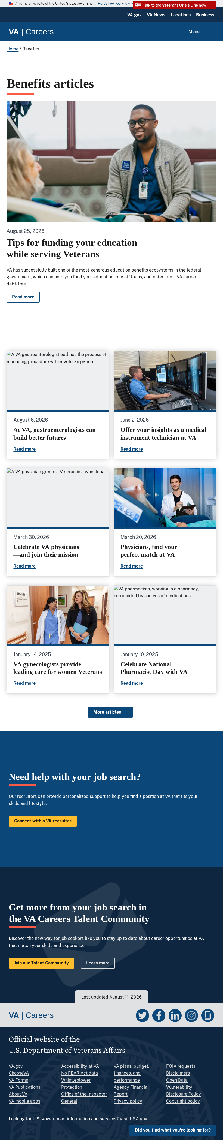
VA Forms (18, 1080)
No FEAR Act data (79, 1073)
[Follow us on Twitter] (142, 1015)
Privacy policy (128, 1101)
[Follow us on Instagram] (191, 1015)
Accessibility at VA (80, 1066)
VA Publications (24, 1087)
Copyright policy (183, 1101)
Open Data (177, 1080)
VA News (156, 14)
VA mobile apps (24, 1101)
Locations (181, 14)
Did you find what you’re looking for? (173, 1130)
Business (205, 14)
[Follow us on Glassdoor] (207, 1015)
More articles (107, 712)
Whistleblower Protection (76, 1084)
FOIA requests (180, 1066)
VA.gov (134, 14)
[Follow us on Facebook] (158, 1015)
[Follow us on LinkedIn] (175, 1015)
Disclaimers (178, 1073)
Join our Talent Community (41, 963)
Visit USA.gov (133, 1118)
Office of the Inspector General (84, 1097)
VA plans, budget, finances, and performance (131, 1073)
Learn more (98, 963)
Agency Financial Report (131, 1091)
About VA (18, 1094)
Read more (26, 298)
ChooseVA (19, 1073)
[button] (174, 5)
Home (12, 49)
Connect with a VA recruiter (43, 821)
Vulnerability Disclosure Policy (183, 1091)
